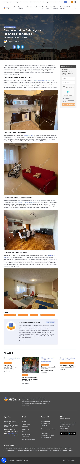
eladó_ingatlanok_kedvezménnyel (55, 448)
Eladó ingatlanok (8, 2)
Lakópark (26, 2)
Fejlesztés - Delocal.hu (69, 460)
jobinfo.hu (68, 448)
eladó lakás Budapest (46, 450)
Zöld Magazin (55, 7)
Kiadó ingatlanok (18, 2)
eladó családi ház (34, 450)
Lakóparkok (29, 7)
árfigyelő (42, 448)
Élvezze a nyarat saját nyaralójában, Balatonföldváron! (48, 368)
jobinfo (37, 448)
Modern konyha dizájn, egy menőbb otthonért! (67, 366)
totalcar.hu (32, 448)
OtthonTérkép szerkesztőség (29, 323)
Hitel (43, 2)
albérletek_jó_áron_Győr (48, 314)
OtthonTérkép (11, 460)
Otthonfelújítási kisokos (65, 7)
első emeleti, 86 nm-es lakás (43, 80)
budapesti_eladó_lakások (68, 362)
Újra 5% (43, 7)
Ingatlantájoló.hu (45, 423)
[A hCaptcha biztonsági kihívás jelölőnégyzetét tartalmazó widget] (68, 90)
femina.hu (20, 448)
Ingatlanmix (37, 7)
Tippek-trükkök (20, 7)
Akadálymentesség (46, 437)
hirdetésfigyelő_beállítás (66, 450)
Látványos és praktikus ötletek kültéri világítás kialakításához (30, 379)
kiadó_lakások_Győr (10, 27)
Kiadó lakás (34, 314)
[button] (74, 7)
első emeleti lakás (28, 135)
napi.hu (26, 448)
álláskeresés (55, 450)
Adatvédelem (44, 433)
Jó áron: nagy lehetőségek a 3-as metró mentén (10, 367)
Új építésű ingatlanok (35, 2)
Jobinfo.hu (44, 425)
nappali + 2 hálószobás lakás (26, 202)
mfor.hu (15, 448)
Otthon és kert (49, 7)
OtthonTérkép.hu (45, 421)
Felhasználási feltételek (47, 435)
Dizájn (15, 7)
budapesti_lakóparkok (23, 450)
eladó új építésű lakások (10, 450)
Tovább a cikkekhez (50, 322)
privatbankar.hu (23, 314)
